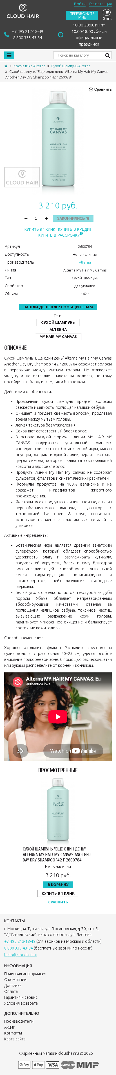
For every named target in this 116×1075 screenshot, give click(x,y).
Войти (80, 4)
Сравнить (58, 902)
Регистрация (100, 4)
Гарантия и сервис (20, 997)
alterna (58, 329)
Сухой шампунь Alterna (70, 66)
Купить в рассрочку (59, 235)
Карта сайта (15, 1039)
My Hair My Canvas (58, 336)
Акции (9, 1027)
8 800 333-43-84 (27, 37)
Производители (19, 1021)
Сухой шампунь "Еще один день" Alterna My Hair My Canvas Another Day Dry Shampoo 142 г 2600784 (57, 854)
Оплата (11, 991)
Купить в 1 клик (39, 229)
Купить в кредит (75, 229)
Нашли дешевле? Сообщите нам (58, 307)
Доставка (12, 985)
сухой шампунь (58, 322)
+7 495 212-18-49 (27, 31)
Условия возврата (21, 1003)
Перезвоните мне (82, 15)
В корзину (58, 885)
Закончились (71, 218)
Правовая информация (25, 973)
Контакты (13, 1033)
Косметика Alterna (29, 66)
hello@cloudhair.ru (20, 955)
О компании (15, 979)
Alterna (85, 262)
